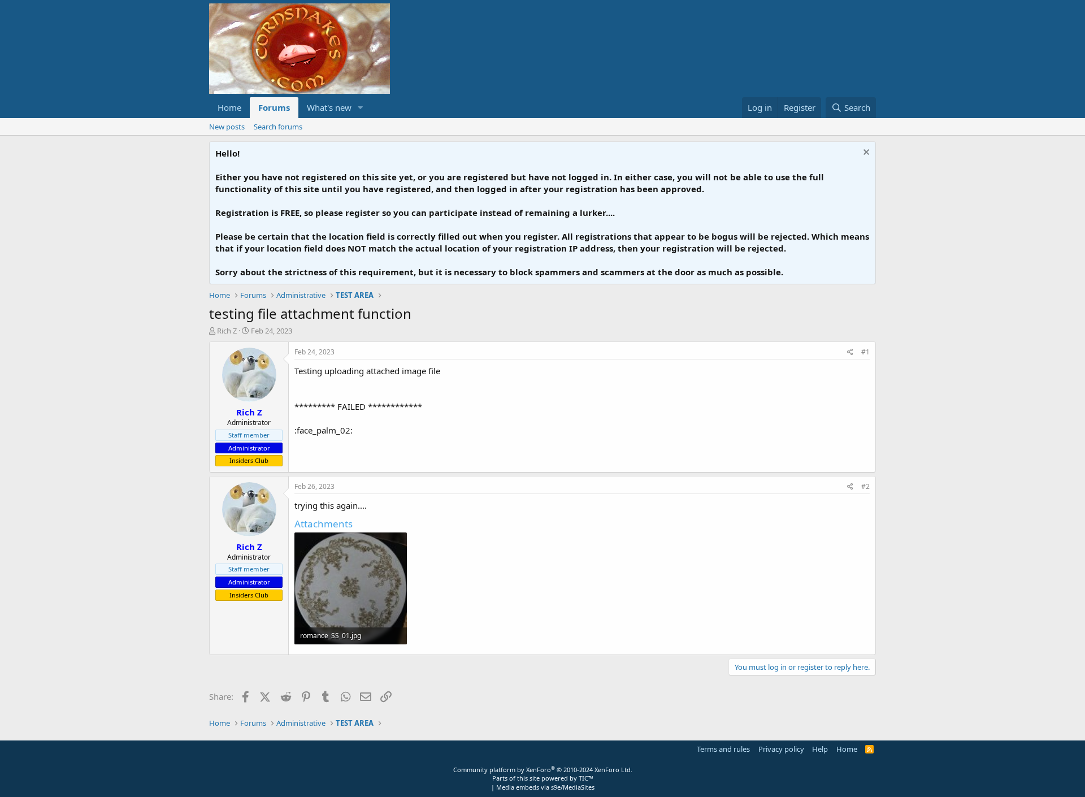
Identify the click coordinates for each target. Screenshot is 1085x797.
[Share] (850, 352)
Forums (274, 107)
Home (229, 107)
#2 (865, 486)
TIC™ (586, 778)
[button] (360, 107)
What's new (329, 107)
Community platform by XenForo (542, 769)
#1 (865, 352)
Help (820, 749)
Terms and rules (723, 749)
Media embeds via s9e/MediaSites (545, 787)
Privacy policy (781, 749)
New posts (227, 127)
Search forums (278, 127)
